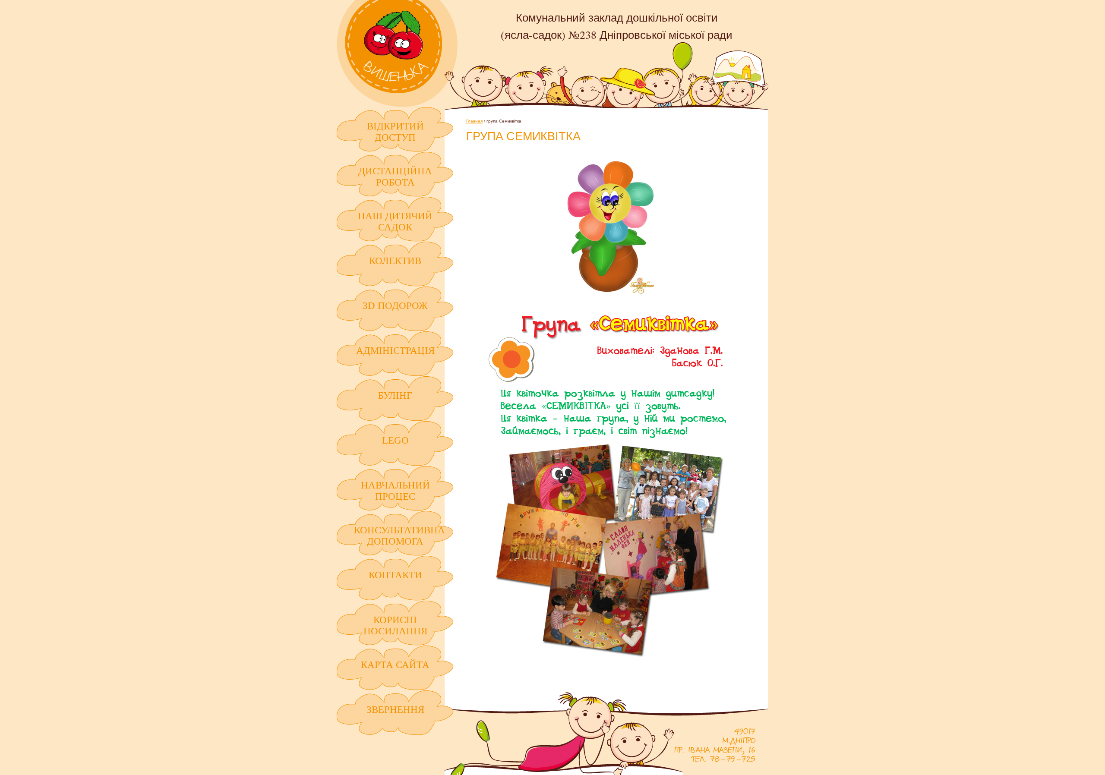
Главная (474, 121)
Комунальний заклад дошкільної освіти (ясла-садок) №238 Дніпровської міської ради (397, 53)
